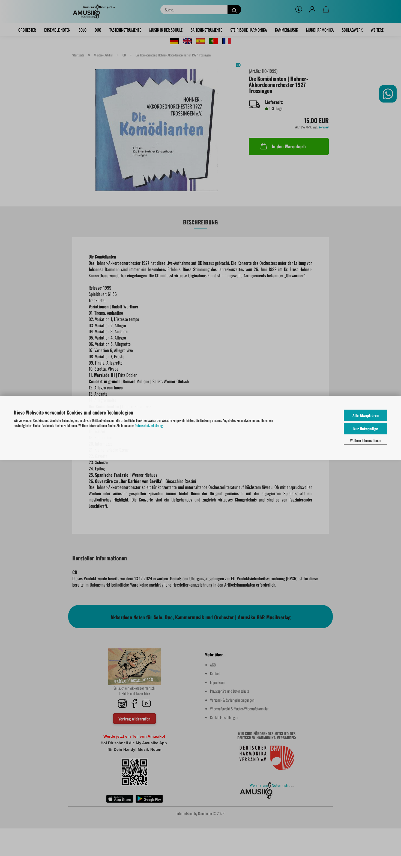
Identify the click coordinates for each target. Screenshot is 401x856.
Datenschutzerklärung (149, 425)
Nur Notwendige (365, 428)
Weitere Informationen (365, 440)
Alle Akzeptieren (365, 415)
